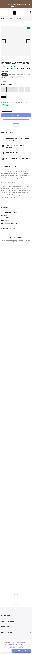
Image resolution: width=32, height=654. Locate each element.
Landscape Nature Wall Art (9, 223)
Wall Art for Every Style (8, 229)
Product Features (16, 237)
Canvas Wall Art (6, 218)
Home (3, 18)
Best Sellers (4, 215)
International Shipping (9, 241)
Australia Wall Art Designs (9, 212)
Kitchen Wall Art (6, 220)
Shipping (12, 68)
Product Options (24, 241)
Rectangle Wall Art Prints (8, 226)
